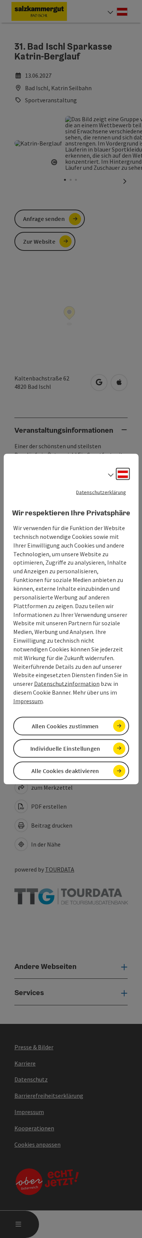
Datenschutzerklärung (101, 491)
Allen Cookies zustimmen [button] (65, 726)
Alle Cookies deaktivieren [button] (65, 771)
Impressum (28, 700)
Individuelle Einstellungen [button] (65, 748)
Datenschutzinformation (67, 683)
